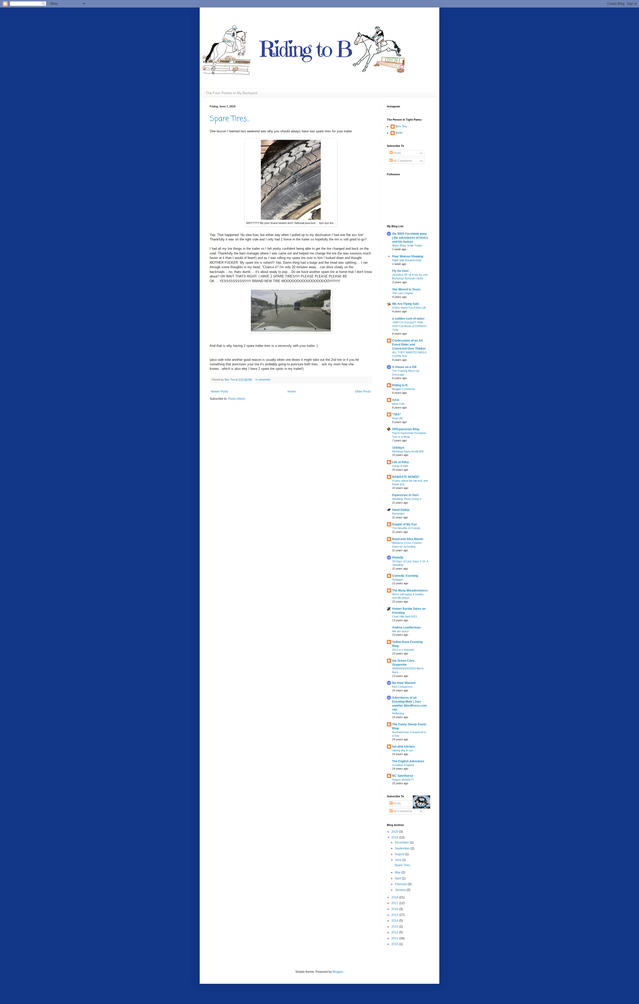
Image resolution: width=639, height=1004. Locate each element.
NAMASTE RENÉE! (405, 477)
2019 (395, 837)
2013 (395, 926)
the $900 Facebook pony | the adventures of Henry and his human (410, 237)
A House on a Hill (404, 367)
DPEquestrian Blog (405, 429)
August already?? (402, 779)
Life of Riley (400, 462)
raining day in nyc (402, 750)
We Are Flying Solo (405, 304)
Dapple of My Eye (404, 524)
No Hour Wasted (403, 683)
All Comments (402, 161)
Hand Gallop (400, 510)
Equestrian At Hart (405, 495)
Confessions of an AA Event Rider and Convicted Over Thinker (409, 344)
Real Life (397, 418)
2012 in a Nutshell (403, 649)
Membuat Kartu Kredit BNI (408, 451)
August (400, 854)
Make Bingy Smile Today (407, 245)
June (398, 860)
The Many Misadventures (410, 590)
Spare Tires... (230, 119)
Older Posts (363, 391)
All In (395, 400)
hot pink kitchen (403, 746)
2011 (395, 938)
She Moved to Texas (406, 289)
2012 (395, 932)
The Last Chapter (402, 293)
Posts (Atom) (236, 399)
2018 (395, 897)
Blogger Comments (403, 389)
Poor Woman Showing (407, 256)
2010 (395, 944)
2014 (395, 920)
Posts (397, 153)
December (402, 842)
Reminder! (398, 513)
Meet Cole (398, 403)
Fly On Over (400, 271)
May (398, 872)
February (401, 884)
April (398, 878)
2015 (395, 915)
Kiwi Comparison (402, 686)
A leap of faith (400, 465)
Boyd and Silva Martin (407, 539)
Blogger (337, 972)
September (403, 848)
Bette (399, 133)
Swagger (397, 579)
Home (292, 391)
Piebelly (397, 557)
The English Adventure (408, 761)
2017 (395, 903)
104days (398, 447)
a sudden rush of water (408, 318)
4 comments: (263, 379)
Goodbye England (403, 765)
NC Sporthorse (402, 776)
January (401, 890)
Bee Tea (401, 126)
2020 (395, 831)
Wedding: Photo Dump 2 (406, 498)
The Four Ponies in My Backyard (231, 93)
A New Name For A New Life (409, 307)
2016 (395, 909)
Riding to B (400, 385)
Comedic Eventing (405, 576)
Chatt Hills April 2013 (404, 616)
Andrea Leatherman (406, 627)
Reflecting (398, 713)
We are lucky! (400, 631)
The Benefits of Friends (406, 528)
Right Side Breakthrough (407, 260)
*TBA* (396, 414)
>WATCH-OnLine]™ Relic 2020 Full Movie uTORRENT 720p (409, 326)
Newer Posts (219, 391)
